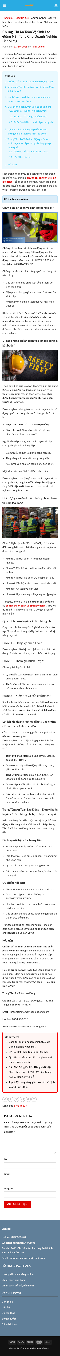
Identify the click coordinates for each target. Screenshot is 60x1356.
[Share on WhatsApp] (5, 1099)
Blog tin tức (22, 18)
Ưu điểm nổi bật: (22, 157)
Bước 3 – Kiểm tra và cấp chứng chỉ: (33, 122)
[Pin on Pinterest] (28, 1099)
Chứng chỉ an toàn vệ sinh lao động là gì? (30, 81)
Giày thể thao (9, 1324)
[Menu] (4, 5)
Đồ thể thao (8, 1313)
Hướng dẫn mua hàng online (18, 1274)
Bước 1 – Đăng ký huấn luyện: (30, 111)
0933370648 (18, 1237)
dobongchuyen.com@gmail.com (27, 1258)
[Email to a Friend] (22, 1099)
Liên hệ (6, 1307)
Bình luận (9, 1132)
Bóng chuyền (9, 1318)
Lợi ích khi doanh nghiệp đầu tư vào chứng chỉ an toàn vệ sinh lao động (27, 131)
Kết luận (12, 164)
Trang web (9, 1188)
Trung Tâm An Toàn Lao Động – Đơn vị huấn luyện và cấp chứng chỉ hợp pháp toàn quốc (29, 143)
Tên (6, 1159)
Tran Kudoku (37, 47)
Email (6, 1174)
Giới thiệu (7, 1302)
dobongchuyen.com (23, 1243)
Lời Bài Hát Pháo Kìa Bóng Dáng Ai (28, 1052)
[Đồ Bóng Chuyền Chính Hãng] (30, 5)
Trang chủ (7, 18)
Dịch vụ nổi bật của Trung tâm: (30, 151)
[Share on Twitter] (16, 1099)
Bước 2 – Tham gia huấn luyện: (30, 116)
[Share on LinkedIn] (34, 1099)
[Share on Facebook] (10, 1099)
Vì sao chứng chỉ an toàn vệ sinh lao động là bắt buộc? (31, 89)
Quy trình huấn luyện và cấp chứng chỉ (29, 107)
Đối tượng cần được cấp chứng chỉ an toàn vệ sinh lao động (29, 99)
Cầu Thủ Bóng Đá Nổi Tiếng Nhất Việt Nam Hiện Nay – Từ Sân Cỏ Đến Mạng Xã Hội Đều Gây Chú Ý (30, 1072)
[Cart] (56, 5)
